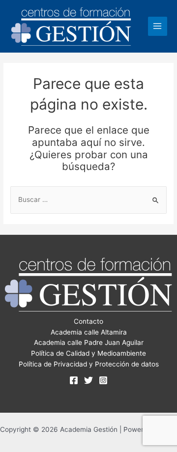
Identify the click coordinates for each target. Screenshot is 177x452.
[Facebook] (73, 380)
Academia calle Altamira (89, 332)
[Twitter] (88, 380)
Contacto (88, 321)
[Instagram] (103, 380)
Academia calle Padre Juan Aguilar (89, 342)
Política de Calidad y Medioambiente (88, 353)
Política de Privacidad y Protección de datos (89, 364)
